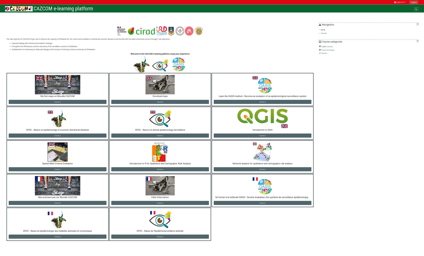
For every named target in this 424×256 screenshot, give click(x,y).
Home (323, 30)
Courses (324, 33)
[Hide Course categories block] (418, 41)
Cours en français (328, 50)
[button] (401, 2)
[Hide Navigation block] (418, 24)
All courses (323, 53)
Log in (413, 2)
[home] (19, 9)
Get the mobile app (290, 254)
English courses (327, 46)
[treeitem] (368, 31)
